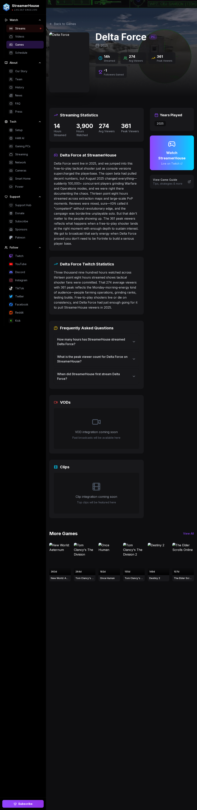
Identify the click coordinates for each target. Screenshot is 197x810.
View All (188, 533)
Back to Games (65, 24)
